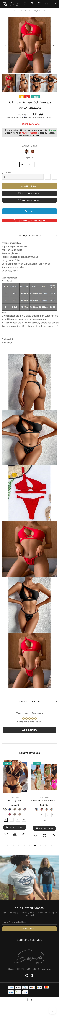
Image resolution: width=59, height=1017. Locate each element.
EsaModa (14, 4)
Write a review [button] (29, 729)
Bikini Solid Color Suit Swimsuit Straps (44, 800)
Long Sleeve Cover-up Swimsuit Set (15, 800)
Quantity (6, 173)
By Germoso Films (42, 969)
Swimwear (14, 797)
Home (16, 11)
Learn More (35, 135)
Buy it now (29, 211)
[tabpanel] (14, 801)
